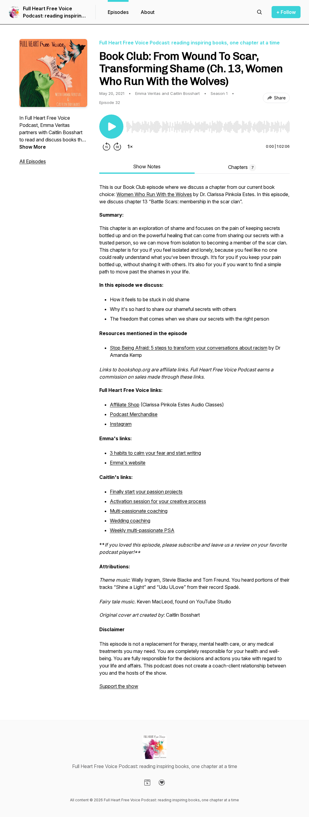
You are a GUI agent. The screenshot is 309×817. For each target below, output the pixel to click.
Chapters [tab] (241, 167)
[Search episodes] (259, 12)
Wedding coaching (130, 521)
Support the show (118, 686)
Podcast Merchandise (134, 414)
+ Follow (286, 12)
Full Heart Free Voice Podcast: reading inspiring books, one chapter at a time (53, 12)
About (147, 12)
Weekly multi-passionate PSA (142, 530)
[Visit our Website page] (147, 783)
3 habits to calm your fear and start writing (155, 453)
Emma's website (127, 463)
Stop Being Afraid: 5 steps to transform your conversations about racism (188, 348)
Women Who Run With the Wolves (154, 194)
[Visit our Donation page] (162, 783)
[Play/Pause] (111, 127)
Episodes (118, 12)
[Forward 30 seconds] (117, 146)
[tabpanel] (194, 439)
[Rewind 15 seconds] (106, 146)
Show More (32, 147)
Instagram (121, 424)
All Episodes (32, 161)
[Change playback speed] (130, 146)
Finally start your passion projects (146, 492)
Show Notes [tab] (147, 166)
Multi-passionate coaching (138, 511)
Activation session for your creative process (158, 501)
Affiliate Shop (124, 405)
